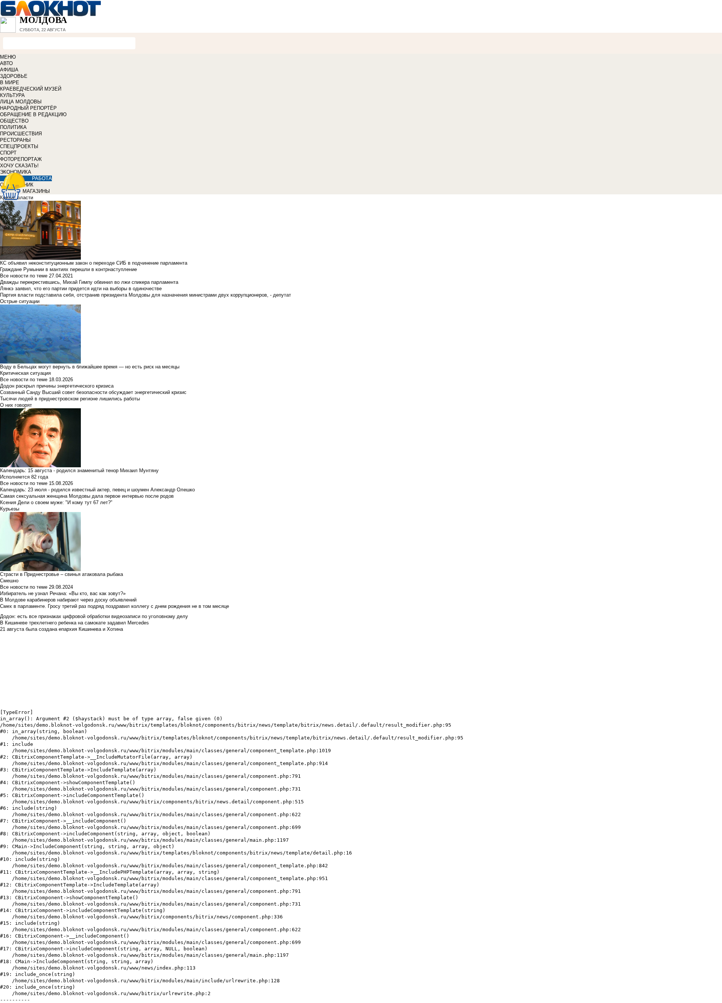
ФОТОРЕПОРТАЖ (21, 159)
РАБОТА (42, 178)
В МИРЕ (9, 82)
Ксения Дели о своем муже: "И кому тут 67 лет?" (56, 502)
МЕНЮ (8, 57)
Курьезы (9, 509)
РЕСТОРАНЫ (15, 140)
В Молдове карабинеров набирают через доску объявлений (68, 600)
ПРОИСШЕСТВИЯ (21, 133)
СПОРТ (8, 153)
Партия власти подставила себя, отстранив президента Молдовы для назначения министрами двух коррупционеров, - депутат (145, 295)
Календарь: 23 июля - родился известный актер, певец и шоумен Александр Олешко (97, 489)
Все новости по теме (23, 276)
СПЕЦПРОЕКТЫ (19, 146)
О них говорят (16, 405)
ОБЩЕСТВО (14, 121)
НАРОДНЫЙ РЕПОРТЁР (28, 108)
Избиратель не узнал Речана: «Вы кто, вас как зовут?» (63, 593)
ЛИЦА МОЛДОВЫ (21, 102)
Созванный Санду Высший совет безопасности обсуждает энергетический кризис (93, 392)
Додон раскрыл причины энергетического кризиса (57, 386)
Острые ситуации (19, 301)
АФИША (9, 70)
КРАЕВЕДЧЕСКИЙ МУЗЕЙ (30, 89)
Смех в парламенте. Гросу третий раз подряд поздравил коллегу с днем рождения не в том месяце (114, 606)
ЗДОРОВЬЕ (13, 76)
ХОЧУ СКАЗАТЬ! (19, 165)
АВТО (6, 63)
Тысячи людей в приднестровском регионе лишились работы (70, 399)
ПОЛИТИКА (13, 127)
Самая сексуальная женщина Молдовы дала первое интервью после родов (87, 496)
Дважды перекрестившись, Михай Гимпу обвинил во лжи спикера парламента (89, 282)
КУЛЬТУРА (12, 95)
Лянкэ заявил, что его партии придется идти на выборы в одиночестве (81, 288)
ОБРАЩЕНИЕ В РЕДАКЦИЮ (33, 114)
